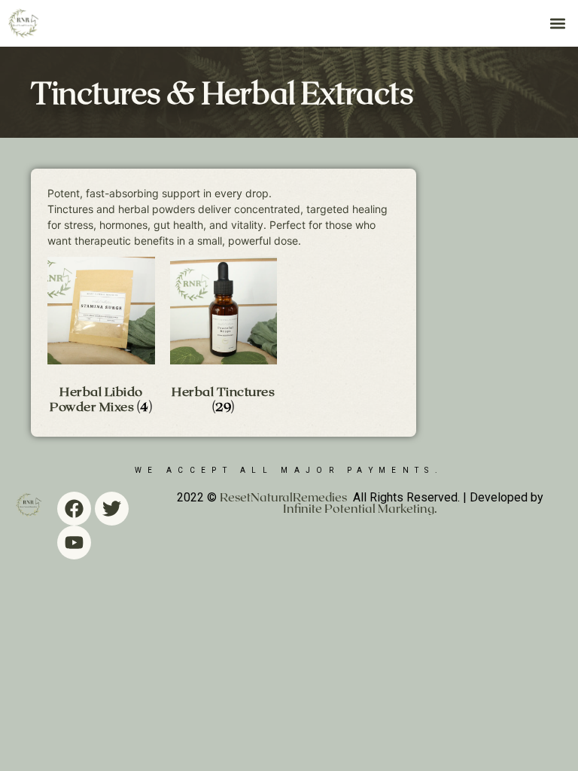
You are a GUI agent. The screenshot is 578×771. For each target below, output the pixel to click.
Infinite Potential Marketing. (360, 508)
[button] (558, 23)
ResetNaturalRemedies (283, 496)
